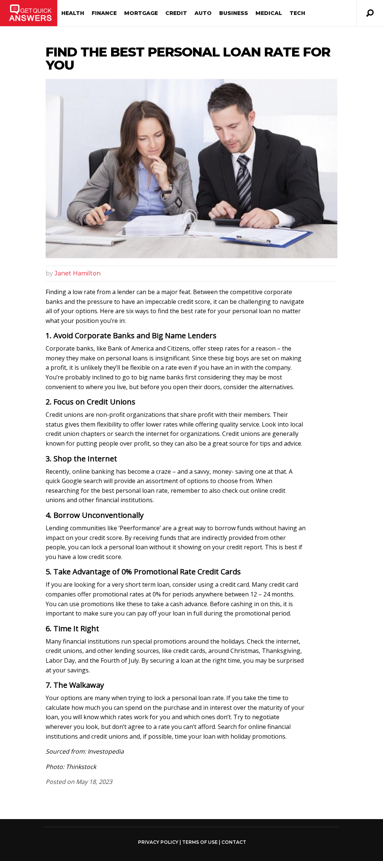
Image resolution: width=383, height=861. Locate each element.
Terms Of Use (200, 842)
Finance (104, 13)
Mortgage (141, 13)
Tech (297, 13)
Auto (203, 13)
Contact (233, 842)
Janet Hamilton (78, 273)
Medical (268, 13)
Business (233, 13)
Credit (176, 13)
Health (72, 13)
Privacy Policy (158, 842)
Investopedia (106, 751)
